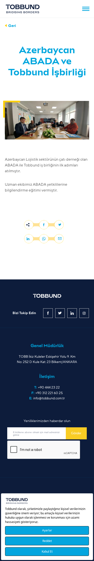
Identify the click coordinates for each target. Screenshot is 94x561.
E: (47, 398)
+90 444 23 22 (49, 387)
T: (47, 387)
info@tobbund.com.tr (49, 398)
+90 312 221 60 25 (49, 393)
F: (47, 393)
